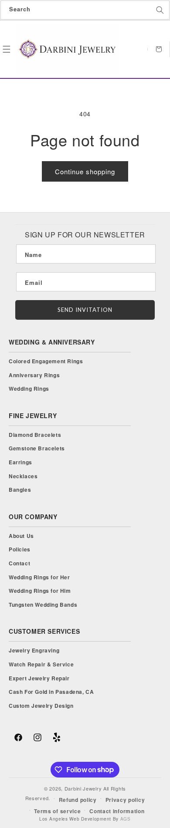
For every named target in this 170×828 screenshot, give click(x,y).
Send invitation (85, 309)
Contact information (116, 811)
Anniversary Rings (34, 375)
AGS (125, 819)
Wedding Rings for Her (39, 577)
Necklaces (23, 476)
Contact (19, 563)
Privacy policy (125, 800)
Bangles (20, 489)
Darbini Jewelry (83, 788)
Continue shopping (85, 171)
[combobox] (85, 10)
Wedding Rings (29, 388)
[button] (6, 49)
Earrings (20, 462)
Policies (20, 549)
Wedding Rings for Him (40, 591)
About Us (21, 536)
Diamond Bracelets (35, 435)
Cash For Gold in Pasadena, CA (51, 692)
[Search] (160, 10)
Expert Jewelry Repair (39, 678)
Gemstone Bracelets (37, 448)
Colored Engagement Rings (46, 361)
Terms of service (57, 811)
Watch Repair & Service (41, 664)
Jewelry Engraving (34, 650)
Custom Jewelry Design (41, 706)
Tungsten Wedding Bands (43, 604)
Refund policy (78, 800)
